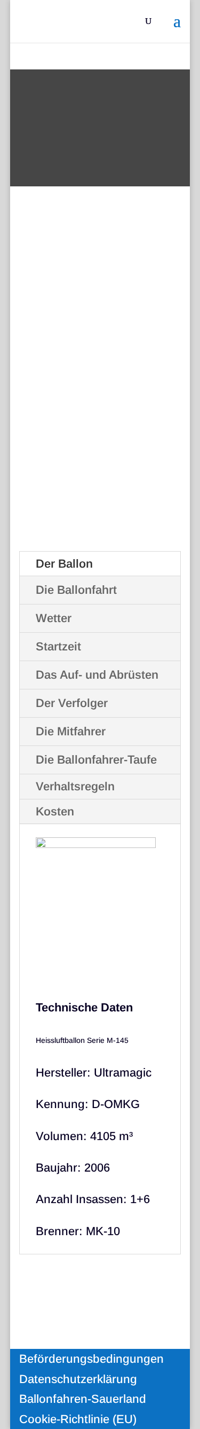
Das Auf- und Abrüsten (97, 674)
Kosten (55, 811)
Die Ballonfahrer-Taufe (96, 759)
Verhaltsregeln (75, 786)
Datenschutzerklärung (78, 1379)
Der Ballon (64, 563)
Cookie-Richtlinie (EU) (78, 1419)
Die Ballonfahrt (76, 589)
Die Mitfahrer (71, 731)
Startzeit (58, 646)
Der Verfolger (72, 703)
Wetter (53, 618)
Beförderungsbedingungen (91, 1358)
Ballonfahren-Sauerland (82, 1399)
